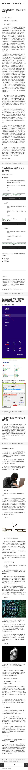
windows (4, 412)
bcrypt (5, 710)
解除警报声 (6, 261)
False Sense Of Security (11, 3)
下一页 (26, 765)
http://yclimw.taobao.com (17, 289)
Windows (15, 411)
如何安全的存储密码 (8, 448)
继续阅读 (5, 439)
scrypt (5, 739)
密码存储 (16, 761)
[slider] (23, 198)
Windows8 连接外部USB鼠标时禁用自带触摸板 (13, 300)
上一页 (2, 765)
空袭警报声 (6, 260)
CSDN (3, 456)
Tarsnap (12, 740)
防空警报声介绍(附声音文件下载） (13, 169)
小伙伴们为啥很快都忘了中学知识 (13, 419)
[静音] (19, 199)
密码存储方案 (12, 466)
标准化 (19, 699)
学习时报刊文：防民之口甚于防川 (13, 11)
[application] (14, 198)
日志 (4, 759)
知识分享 (15, 163)
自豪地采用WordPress (6, 768)
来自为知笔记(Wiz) (6, 158)
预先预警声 (6, 258)
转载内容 (6, 761)
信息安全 (11, 761)
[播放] (4, 199)
